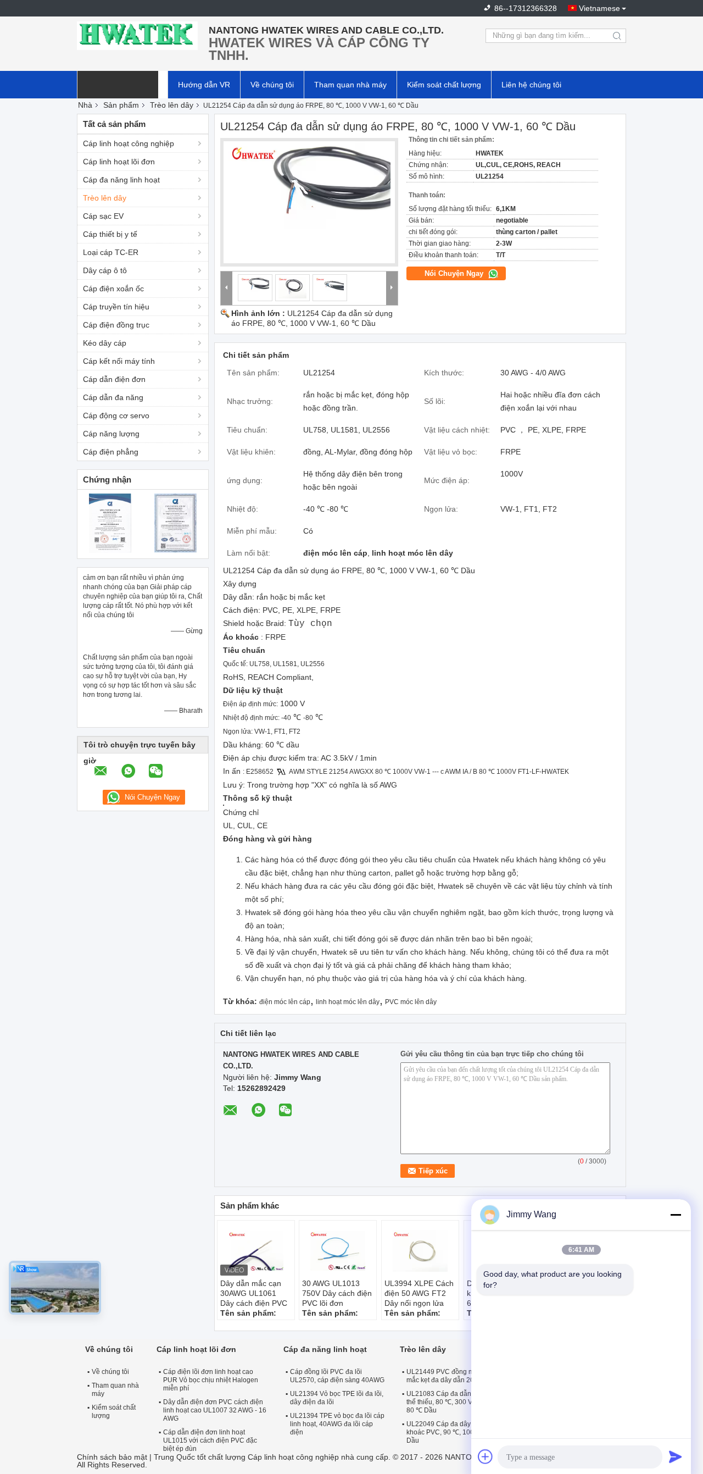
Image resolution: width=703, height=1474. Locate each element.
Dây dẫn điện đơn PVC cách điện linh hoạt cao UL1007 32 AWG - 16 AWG (214, 1410)
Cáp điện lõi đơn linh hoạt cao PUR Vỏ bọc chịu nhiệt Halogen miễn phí (210, 1380)
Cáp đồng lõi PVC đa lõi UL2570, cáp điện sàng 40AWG (337, 1376)
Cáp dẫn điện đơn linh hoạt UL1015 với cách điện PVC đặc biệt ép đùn (210, 1440)
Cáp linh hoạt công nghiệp (128, 143)
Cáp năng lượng (111, 433)
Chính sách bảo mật (112, 1457)
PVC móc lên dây (411, 1002)
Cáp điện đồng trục (116, 324)
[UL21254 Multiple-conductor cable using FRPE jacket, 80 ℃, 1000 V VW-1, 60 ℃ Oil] (309, 202)
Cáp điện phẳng (110, 451)
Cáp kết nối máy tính (119, 361)
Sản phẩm (121, 105)
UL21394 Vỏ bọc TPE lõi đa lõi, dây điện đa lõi (336, 1398)
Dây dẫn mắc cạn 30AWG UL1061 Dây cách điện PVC (253, 1293)
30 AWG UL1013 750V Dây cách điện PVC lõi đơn (337, 1293)
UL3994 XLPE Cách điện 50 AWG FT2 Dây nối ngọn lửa (419, 1293)
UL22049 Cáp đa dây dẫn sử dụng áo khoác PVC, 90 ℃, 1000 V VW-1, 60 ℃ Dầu (463, 1432)
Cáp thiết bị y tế (110, 234)
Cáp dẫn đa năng (113, 397)
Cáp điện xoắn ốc (113, 288)
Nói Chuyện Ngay (455, 273)
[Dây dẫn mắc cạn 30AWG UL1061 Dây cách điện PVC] (255, 1250)
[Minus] (675, 1214)
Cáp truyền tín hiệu (116, 306)
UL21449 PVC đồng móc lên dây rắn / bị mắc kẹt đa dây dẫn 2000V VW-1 (466, 1376)
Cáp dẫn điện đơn (114, 379)
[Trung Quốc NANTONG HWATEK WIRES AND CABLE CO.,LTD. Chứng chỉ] (110, 522)
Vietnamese (599, 8)
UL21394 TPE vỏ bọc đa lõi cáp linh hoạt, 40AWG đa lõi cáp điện (337, 1424)
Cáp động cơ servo (116, 415)
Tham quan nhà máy (350, 84)
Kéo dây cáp (104, 343)
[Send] (675, 1456)
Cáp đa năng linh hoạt (121, 179)
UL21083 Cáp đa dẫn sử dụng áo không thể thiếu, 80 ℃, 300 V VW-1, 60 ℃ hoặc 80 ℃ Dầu (466, 1402)
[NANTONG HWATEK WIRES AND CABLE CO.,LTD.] (137, 35)
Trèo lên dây (171, 105)
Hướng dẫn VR (204, 84)
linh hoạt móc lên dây (348, 1002)
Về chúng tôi (272, 84)
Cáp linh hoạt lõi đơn (119, 161)
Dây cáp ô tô (105, 270)
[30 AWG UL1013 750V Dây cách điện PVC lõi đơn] (337, 1250)
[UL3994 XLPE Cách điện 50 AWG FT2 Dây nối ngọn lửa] (420, 1250)
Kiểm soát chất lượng (444, 84)
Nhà (85, 105)
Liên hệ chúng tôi (531, 84)
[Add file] (485, 1456)
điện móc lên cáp (284, 1002)
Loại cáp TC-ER (110, 252)
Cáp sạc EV (103, 216)
